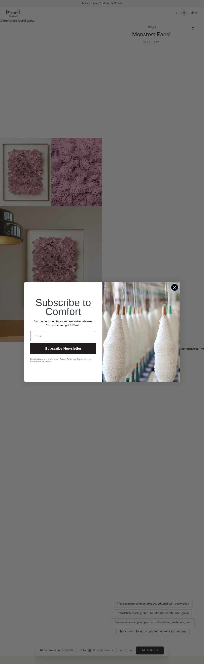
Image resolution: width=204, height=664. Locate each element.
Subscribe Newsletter (63, 348)
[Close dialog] (174, 287)
